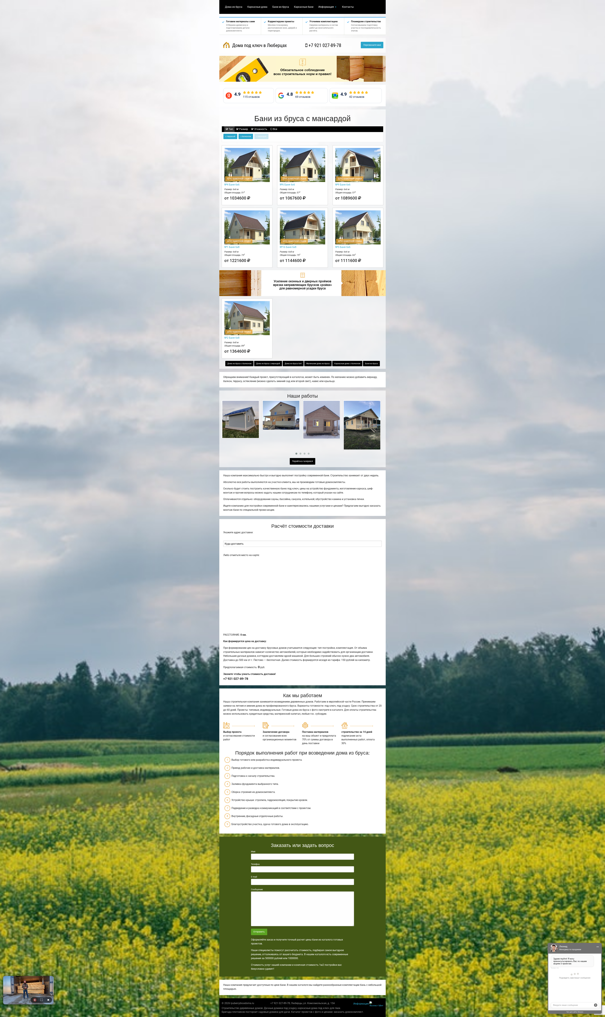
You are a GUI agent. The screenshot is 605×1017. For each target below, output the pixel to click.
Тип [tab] (230, 129)
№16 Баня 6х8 (288, 247)
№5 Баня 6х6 (342, 247)
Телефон (255, 864)
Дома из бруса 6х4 (293, 363)
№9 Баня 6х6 (342, 184)
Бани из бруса (280, 6)
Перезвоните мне (372, 45)
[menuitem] (233, 7)
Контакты (348, 6)
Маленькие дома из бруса (318, 363)
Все (274, 129)
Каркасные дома (257, 6)
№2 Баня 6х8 (231, 337)
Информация (326, 6)
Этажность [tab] (260, 129)
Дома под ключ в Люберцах (259, 45)
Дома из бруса (233, 6)
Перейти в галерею (302, 461)
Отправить (259, 931)
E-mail (254, 877)
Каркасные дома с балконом (347, 363)
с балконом (246, 136)
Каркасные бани (303, 6)
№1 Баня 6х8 (231, 247)
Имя (253, 851)
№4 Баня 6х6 (231, 184)
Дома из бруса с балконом (239, 363)
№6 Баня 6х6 (287, 184)
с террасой (230, 136)
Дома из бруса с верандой (268, 363)
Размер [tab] (243, 129)
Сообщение (257, 889)
